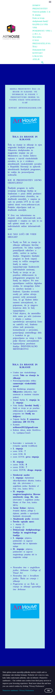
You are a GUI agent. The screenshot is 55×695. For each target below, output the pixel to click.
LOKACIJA (37, 56)
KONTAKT (37, 53)
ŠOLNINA (37, 37)
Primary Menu (50, 2)
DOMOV (36, 5)
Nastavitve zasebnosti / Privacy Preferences (18, 690)
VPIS (34, 28)
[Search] (42, 62)
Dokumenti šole (38, 50)
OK (48, 691)
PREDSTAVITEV (40, 8)
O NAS (35, 40)
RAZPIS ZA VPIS (40, 24)
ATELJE (36, 59)
